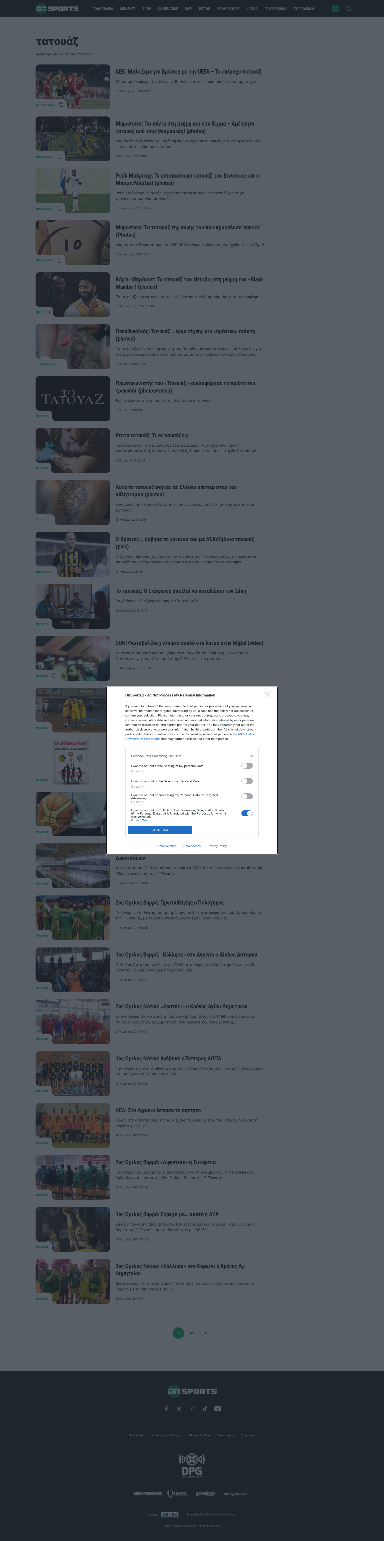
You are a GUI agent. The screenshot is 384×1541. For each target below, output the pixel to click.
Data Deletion (166, 846)
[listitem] (192, 756)
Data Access (192, 846)
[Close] (269, 695)
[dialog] (192, 770)
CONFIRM (160, 830)
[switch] (247, 766)
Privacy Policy (217, 846)
